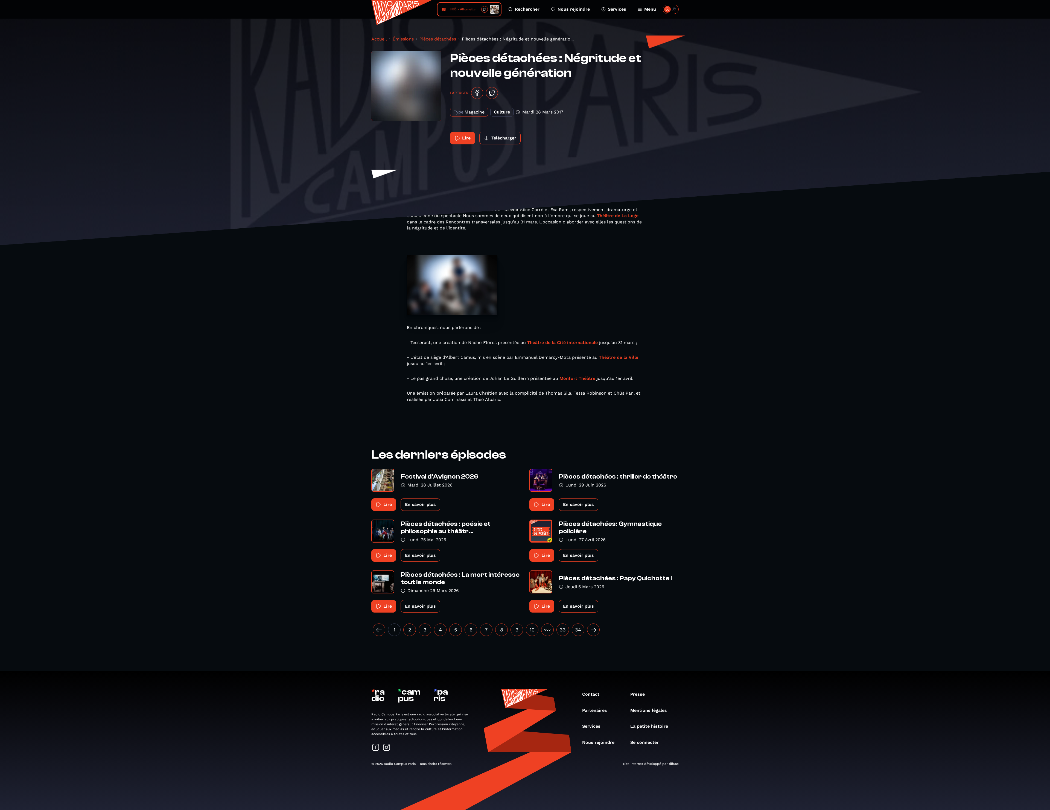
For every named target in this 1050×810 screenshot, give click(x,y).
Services (617, 9)
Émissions (403, 39)
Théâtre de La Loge (617, 215)
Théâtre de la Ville (618, 357)
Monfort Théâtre (577, 378)
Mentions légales (648, 710)
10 (532, 630)
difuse (674, 764)
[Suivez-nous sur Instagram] (386, 748)
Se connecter (644, 742)
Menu (650, 9)
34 (578, 630)
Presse (637, 694)
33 (563, 630)
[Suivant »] (593, 630)
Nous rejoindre (574, 9)
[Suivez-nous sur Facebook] (375, 748)
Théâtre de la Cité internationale (562, 342)
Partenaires (594, 710)
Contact (590, 694)
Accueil (379, 39)
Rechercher (527, 9)
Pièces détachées (437, 39)
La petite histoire (649, 726)
